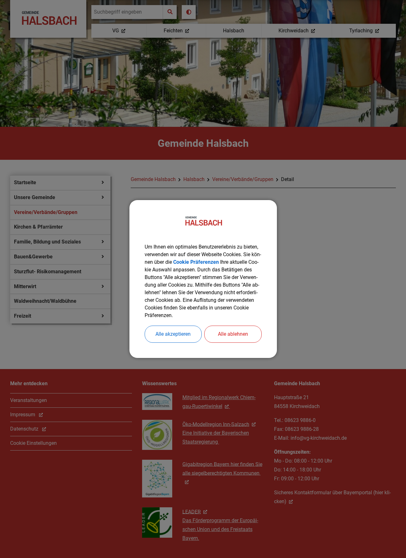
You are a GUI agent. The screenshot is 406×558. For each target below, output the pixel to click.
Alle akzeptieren (173, 334)
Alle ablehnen (233, 334)
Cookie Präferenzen (196, 262)
